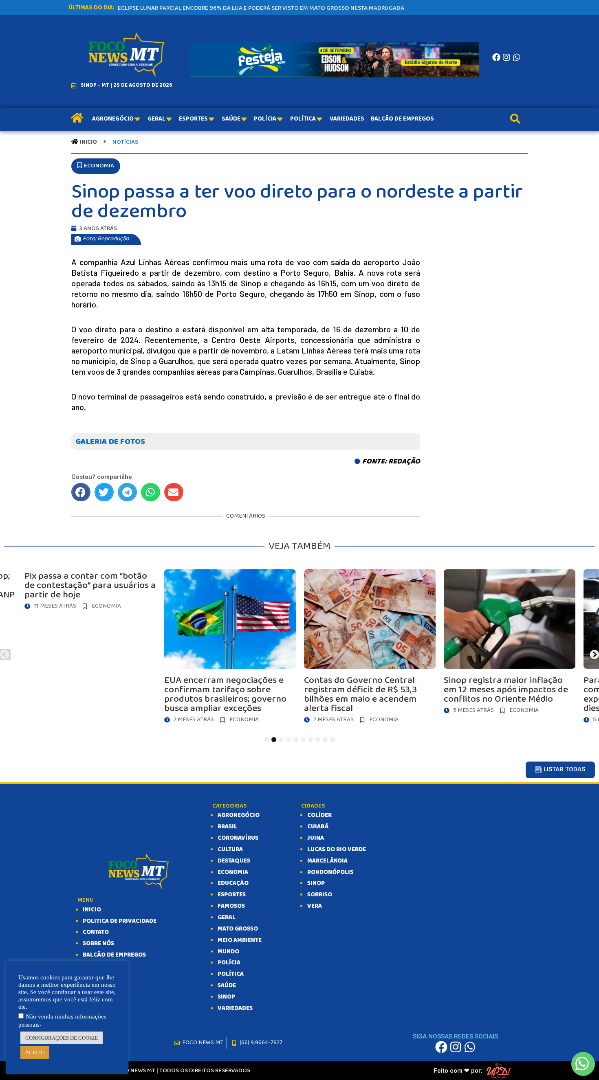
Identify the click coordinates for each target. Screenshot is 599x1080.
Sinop (316, 883)
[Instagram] (506, 57)
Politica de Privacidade (119, 921)
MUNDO (228, 952)
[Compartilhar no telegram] (127, 492)
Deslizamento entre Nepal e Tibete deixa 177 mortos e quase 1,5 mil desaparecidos (239, 8)
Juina (315, 838)
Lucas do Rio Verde (336, 849)
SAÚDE (227, 985)
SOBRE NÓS (98, 943)
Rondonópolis (330, 872)
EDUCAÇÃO (233, 883)
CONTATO (96, 932)
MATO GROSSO (238, 929)
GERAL (227, 917)
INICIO (92, 910)
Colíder (319, 815)
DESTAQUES (234, 861)
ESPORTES (232, 895)
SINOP (226, 997)
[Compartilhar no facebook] (80, 492)
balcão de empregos (114, 955)
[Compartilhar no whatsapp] (150, 492)
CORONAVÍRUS (238, 838)
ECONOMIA (233, 872)
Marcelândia (327, 861)
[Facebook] (496, 57)
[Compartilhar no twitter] (104, 492)
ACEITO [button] (34, 1052)
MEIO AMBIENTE (240, 940)
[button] (95, 166)
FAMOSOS (231, 906)
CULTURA (230, 849)
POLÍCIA (229, 963)
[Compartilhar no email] (173, 492)
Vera (314, 906)
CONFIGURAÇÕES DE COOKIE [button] (61, 1038)
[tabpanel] (370, 648)
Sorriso (319, 895)
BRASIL (227, 827)
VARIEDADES (235, 1008)
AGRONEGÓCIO (239, 815)
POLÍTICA (231, 974)
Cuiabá (317, 827)
